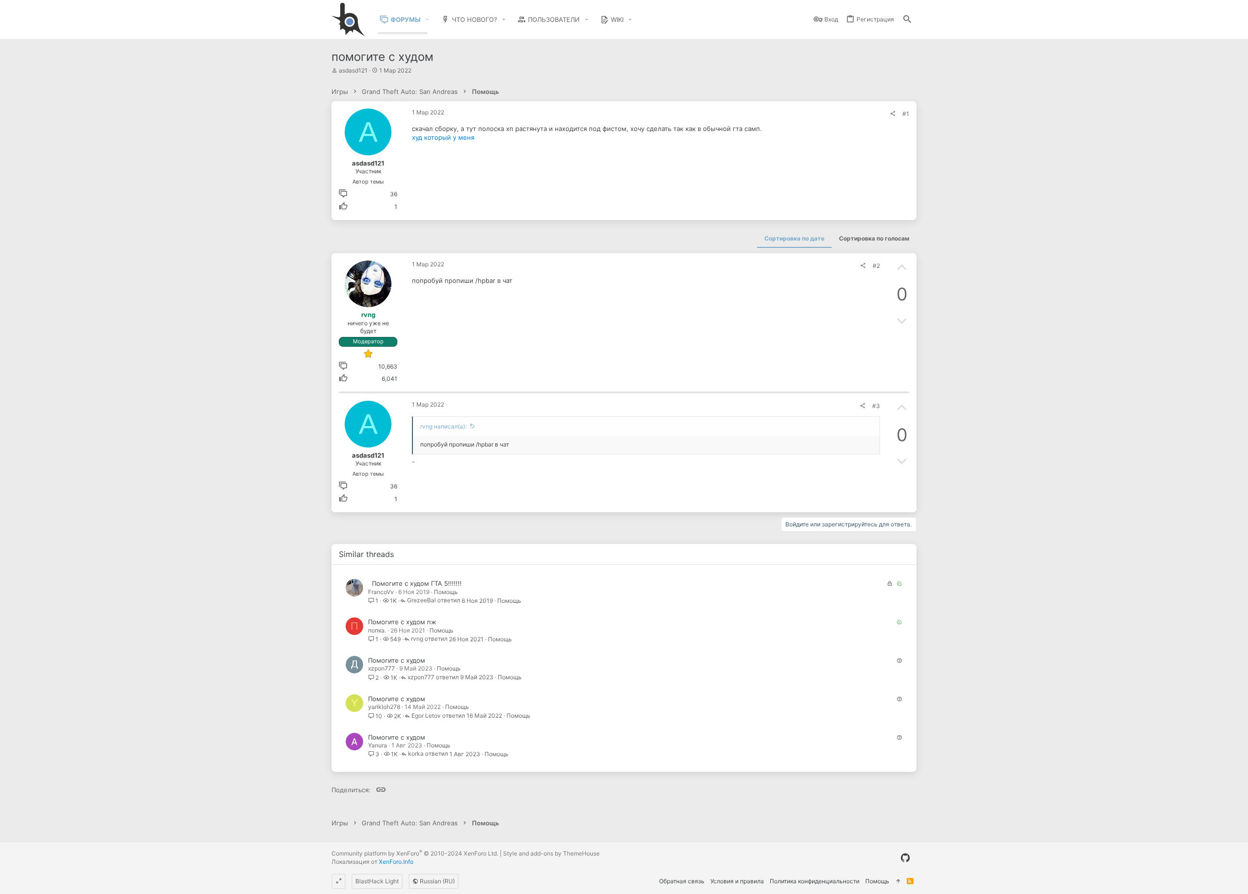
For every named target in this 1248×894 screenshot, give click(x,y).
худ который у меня (443, 137)
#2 (876, 265)
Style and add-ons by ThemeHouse (551, 853)
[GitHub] (905, 858)
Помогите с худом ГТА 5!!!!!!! (417, 583)
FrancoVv (381, 592)
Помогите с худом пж (402, 622)
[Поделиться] (892, 114)
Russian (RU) (436, 881)
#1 (905, 113)
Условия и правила (737, 881)
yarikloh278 (384, 706)
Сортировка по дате (794, 238)
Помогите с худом (396, 660)
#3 (876, 406)
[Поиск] (907, 19)
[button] (427, 20)
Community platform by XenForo (415, 853)
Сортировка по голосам (874, 238)
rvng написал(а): (443, 426)
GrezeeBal (421, 600)
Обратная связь (681, 881)
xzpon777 (381, 668)
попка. (377, 630)
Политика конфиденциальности (814, 881)
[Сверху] (898, 882)
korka (416, 754)
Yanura (377, 745)
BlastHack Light (377, 881)
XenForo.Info (396, 861)
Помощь (446, 592)
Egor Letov (426, 716)
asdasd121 (353, 70)
